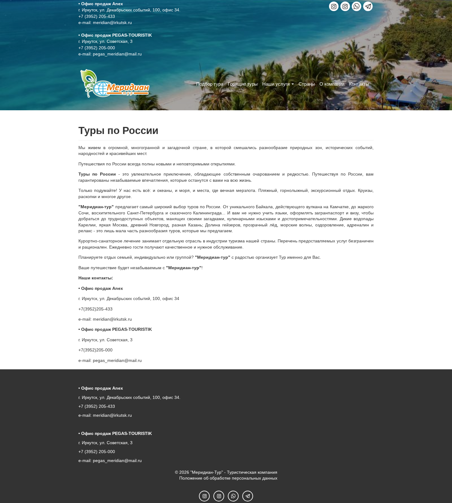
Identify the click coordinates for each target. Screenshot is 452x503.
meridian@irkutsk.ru (112, 22)
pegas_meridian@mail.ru (117, 53)
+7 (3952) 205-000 (96, 47)
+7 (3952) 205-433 (96, 16)
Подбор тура (209, 84)
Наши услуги (276, 84)
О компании (331, 84)
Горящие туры (243, 84)
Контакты (359, 84)
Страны (307, 84)
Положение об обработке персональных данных (228, 478)
